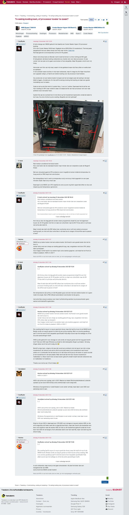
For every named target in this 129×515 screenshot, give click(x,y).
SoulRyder (21, 41)
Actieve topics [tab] (126, 14)
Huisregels (39, 504)
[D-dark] (19, 165)
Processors (52, 33)
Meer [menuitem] (78, 2)
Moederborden (63, 33)
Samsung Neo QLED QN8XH (80, 501)
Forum (17, 15)
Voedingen (43, 33)
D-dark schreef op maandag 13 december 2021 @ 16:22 (55, 197)
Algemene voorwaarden (44, 506)
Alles (91, 20)
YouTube (111, 501)
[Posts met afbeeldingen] (98, 19)
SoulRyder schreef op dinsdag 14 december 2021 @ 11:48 (56, 442)
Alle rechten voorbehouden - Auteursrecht (14, 502)
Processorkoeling (31, 33)
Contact (38, 501)
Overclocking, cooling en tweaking (37, 15)
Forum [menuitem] (67, 2)
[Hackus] (19, 248)
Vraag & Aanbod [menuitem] (58, 2)
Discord (110, 509)
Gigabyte (19, 36)
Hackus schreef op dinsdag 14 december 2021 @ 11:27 (55, 311)
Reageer (26, 23)
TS (95, 20)
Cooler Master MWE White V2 (94, 27)
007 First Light (75, 509)
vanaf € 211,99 (26, 29)
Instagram (111, 504)
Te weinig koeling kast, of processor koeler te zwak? (64, 15)
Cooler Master (88, 33)
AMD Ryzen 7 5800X (28, 27)
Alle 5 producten (103, 32)
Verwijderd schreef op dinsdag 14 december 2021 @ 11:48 (56, 399)
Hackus (20, 239)
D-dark (20, 161)
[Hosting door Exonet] (114, 490)
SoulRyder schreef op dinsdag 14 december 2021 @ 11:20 (56, 266)
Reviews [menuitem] (25, 2)
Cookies (39, 512)
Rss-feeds (111, 506)
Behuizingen (20, 33)
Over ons (46, 501)
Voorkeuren (47, 512)
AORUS (26, 36)
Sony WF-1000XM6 (77, 512)
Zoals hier (71, 50)
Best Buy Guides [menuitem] (35, 2)
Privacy (38, 509)
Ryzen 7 (78, 33)
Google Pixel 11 (76, 504)
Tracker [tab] (126, 8)
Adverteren (40, 498)
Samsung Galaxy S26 (78, 506)
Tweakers (4, 500)
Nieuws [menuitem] (18, 2)
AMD (71, 33)
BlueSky (110, 498)
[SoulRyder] (19, 48)
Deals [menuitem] (73, 2)
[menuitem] (112, 2)
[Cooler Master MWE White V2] (79, 28)
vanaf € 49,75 (88, 29)
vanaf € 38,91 (56, 29)
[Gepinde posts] (106, 19)
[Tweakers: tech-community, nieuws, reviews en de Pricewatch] (9, 2)
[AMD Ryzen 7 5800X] (17, 28)
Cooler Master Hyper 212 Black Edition (66, 27)
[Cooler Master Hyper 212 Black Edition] (48, 28)
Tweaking (23, 15)
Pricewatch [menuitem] (47, 2)
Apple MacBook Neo (78, 498)
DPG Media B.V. (23, 500)
